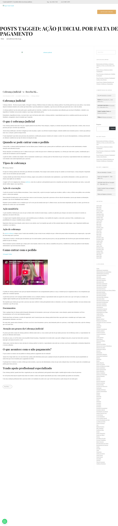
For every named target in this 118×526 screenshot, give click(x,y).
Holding (98, 394)
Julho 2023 (98, 231)
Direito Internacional (101, 369)
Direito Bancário (100, 362)
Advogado (98, 277)
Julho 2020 (98, 254)
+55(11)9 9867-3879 (11, 504)
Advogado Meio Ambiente (102, 297)
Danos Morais (99, 339)
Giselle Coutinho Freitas (23, 96)
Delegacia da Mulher (101, 344)
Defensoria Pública (100, 341)
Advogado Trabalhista (101, 303)
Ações (97, 268)
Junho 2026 (99, 205)
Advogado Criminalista (101, 285)
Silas (99, 95)
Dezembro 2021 (100, 247)
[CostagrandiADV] (10, 12)
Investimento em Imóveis (102, 411)
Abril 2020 (98, 257)
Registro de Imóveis (102, 113)
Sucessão (98, 448)
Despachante (99, 352)
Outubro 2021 (99, 251)
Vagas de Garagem (100, 462)
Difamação (98, 359)
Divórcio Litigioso (100, 383)
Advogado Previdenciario (102, 302)
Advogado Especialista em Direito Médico (106, 290)
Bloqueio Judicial (100, 319)
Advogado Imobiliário (101, 293)
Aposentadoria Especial (101, 309)
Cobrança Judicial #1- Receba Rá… (20, 91)
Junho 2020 (99, 256)
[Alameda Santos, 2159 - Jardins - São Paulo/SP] (4, 500)
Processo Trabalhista (101, 440)
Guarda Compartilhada (101, 391)
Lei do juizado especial (101, 418)
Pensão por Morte (100, 435)
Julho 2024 (98, 222)
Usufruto (98, 460)
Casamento (98, 325)
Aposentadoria (99, 307)
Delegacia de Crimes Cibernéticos (104, 346)
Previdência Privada (100, 438)
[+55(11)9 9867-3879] (4, 505)
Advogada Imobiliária (101, 275)
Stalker (98, 447)
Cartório (98, 324)
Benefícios (98, 317)
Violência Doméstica (101, 463)
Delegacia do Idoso (100, 347)
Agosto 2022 (99, 242)
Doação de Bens (100, 384)
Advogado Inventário (101, 295)
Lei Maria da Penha (100, 421)
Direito (98, 361)
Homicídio (98, 396)
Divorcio (98, 379)
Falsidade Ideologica (101, 389)
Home (2, 39)
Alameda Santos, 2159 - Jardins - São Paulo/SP (18, 500)
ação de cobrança (9, 233)
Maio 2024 (98, 224)
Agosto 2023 (99, 229)
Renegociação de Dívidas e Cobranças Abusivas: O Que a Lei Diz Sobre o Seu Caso (105, 65)
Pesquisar (98, 124)
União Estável (99, 455)
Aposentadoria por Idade (102, 312)
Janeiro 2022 (99, 246)
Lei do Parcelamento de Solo (103, 420)
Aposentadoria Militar (101, 310)
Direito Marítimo (100, 371)
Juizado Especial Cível (101, 413)
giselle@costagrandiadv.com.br (13, 509)
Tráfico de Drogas (100, 453)
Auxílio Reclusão (100, 315)
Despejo (98, 357)
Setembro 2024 (99, 219)
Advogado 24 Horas (100, 278)
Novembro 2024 (100, 215)
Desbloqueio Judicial (101, 349)
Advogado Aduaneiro (101, 280)
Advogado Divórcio (100, 288)
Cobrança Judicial (35, 96)
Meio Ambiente (99, 428)
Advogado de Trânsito (101, 287)
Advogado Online (7, 254)
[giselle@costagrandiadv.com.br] (4, 509)
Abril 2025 (98, 209)
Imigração (98, 398)
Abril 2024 (98, 225)
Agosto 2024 (99, 220)
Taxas (97, 450)
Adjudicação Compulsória (102, 270)
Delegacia (98, 342)
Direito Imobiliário (100, 367)
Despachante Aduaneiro (101, 354)
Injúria (97, 399)
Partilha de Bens (100, 430)
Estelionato (98, 388)
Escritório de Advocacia (101, 386)
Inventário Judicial (100, 410)
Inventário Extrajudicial (101, 408)
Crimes (98, 335)
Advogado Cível (100, 282)
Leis (97, 425)
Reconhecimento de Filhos (102, 443)
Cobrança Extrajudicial (101, 329)
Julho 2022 (98, 244)
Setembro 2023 (99, 227)
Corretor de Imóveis (101, 334)
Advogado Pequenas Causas (102, 300)
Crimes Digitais (99, 337)
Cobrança (98, 327)
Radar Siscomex (100, 441)
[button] (4, 521)
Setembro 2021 (99, 252)
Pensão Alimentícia (100, 433)
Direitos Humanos (100, 376)
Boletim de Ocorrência (101, 320)
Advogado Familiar (100, 292)
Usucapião (98, 458)
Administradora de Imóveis (102, 273)
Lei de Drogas (99, 415)
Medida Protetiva (100, 426)
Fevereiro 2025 (99, 210)
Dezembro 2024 (100, 214)
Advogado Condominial (101, 283)
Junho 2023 (99, 232)
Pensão (98, 431)
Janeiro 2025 (99, 212)
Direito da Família (100, 364)
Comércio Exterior (100, 332)
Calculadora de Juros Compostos (103, 322)
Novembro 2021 (100, 249)
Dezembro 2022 (100, 237)
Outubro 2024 (99, 217)
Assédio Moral (99, 314)
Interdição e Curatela (106, 95)
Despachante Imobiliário (101, 356)
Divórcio (98, 378)
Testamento (99, 452)
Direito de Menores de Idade (102, 366)
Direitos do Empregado (101, 374)
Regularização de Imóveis (102, 445)
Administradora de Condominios (103, 271)
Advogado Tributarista (101, 305)
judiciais (28, 182)
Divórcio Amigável (100, 381)
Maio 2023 (98, 234)
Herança (98, 393)
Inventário (98, 403)
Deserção (98, 351)
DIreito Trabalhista (100, 372)
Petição (98, 436)
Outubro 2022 (99, 241)
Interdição (98, 401)
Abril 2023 (98, 236)
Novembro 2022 (100, 239)
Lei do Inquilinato (100, 416)
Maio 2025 (98, 207)
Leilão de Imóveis (100, 423)
